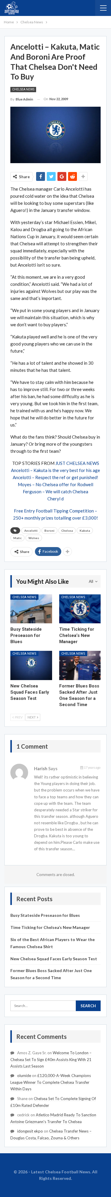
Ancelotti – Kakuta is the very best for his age (55, 470)
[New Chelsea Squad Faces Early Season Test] (31, 665)
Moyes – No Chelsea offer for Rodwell (55, 484)
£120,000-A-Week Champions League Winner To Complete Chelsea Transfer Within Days (50, 1082)
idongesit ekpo (30, 1131)
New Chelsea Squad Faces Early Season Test (53, 958)
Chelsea (67, 530)
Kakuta (85, 530)
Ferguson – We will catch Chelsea (55, 491)
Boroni (49, 530)
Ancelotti (31, 530)
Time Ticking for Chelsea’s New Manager (50, 927)
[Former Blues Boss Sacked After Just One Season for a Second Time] (80, 665)
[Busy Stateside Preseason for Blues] (31, 608)
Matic (17, 538)
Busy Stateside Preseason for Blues (45, 915)
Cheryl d (55, 498)
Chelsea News (23, 89)
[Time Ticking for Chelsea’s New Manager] (80, 608)
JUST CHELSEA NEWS (77, 463)
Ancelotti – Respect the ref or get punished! (55, 477)
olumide (24, 1075)
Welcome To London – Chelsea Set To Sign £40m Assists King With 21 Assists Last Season (50, 1059)
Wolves (33, 538)
